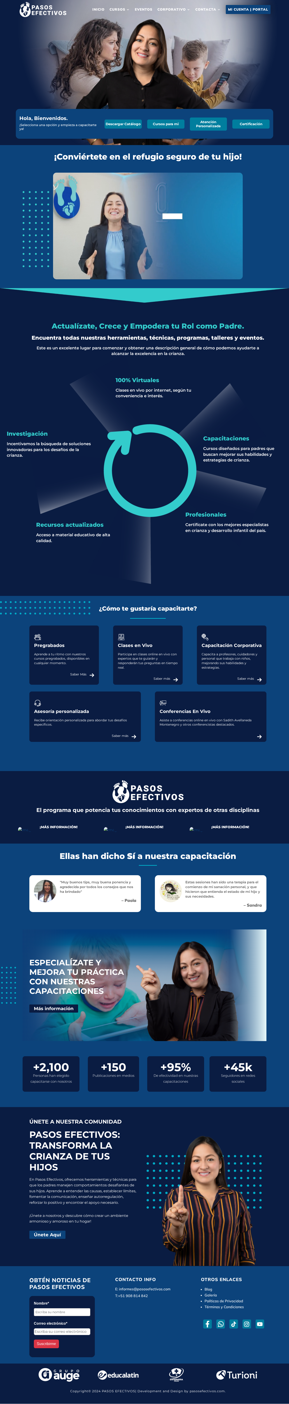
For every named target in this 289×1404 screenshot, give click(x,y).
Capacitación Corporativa (232, 645)
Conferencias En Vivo (185, 711)
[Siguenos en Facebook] (207, 1324)
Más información (54, 1008)
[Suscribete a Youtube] (260, 1324)
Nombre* (41, 1303)
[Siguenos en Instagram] (247, 1324)
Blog (208, 1289)
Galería (211, 1295)
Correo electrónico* (50, 1323)
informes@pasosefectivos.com (144, 1289)
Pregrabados (49, 645)
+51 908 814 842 (133, 1295)
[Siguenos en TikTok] (234, 1324)
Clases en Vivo (135, 645)
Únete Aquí (47, 1234)
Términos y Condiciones (224, 1307)
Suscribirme (46, 1344)
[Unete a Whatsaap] (220, 1324)
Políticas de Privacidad (224, 1301)
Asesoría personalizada (61, 711)
